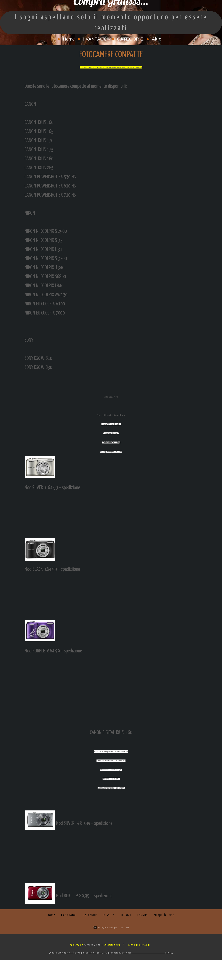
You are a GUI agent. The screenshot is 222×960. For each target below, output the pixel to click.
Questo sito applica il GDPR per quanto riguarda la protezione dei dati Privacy (111, 953)
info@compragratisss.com (113, 927)
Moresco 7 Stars (93, 945)
